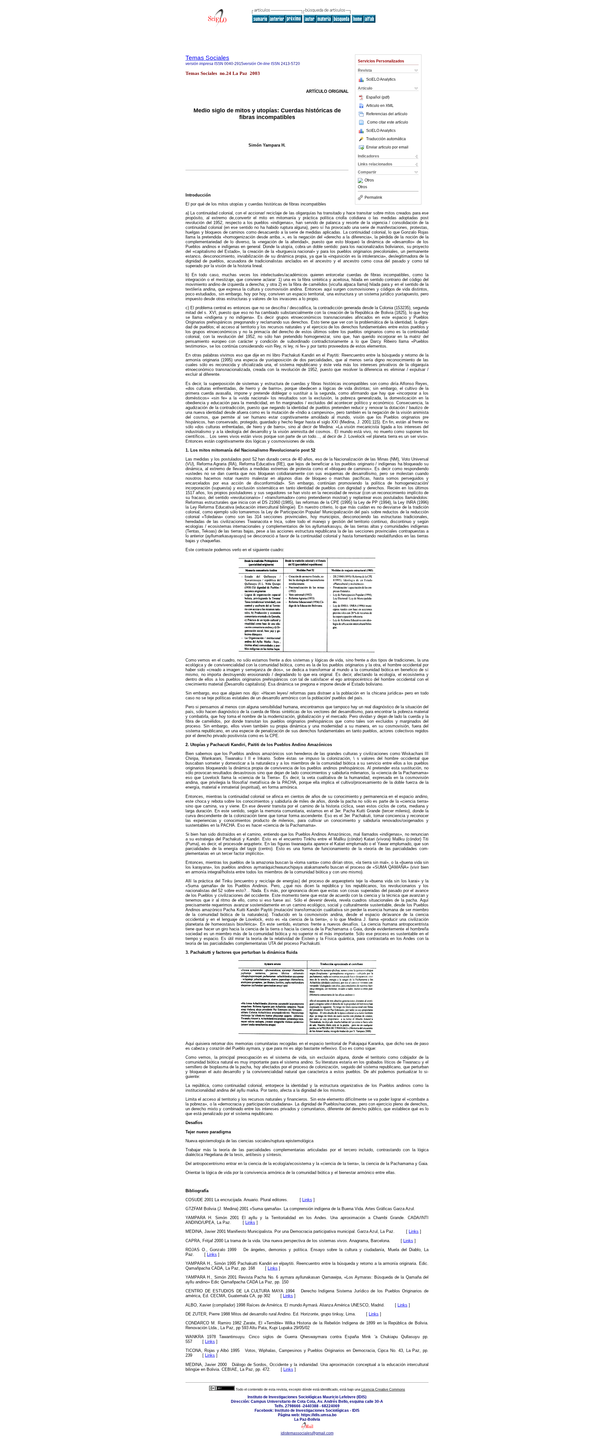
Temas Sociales (207, 57)
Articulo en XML (380, 105)
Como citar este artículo (387, 122)
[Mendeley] (361, 180)
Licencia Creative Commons (383, 1389)
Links (307, 1199)
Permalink (373, 197)
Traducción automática (386, 139)
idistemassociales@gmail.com (307, 1433)
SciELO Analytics (381, 79)
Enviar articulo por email (387, 147)
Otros (369, 180)
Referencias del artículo (386, 114)
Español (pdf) (378, 97)
